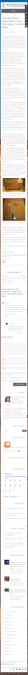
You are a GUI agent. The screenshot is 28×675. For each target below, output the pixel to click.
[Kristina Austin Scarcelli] (14, 5)
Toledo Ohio (10, 267)
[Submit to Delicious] (11, 272)
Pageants (7, 648)
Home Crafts (8, 628)
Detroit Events (8, 621)
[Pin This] (20, 272)
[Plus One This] (18, 272)
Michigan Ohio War (13, 265)
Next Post (21, 278)
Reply (25, 318)
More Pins (18, 496)
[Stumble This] (16, 272)
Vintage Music (8, 651)
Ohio (18, 265)
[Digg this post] (13, 272)
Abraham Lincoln (6, 265)
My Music (7, 641)
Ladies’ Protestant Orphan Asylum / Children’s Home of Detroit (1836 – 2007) (18, 592)
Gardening (7, 625)
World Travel (8, 654)
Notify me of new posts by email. (10, 380)
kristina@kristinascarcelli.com (15, 330)
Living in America (9, 631)
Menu (14, 11)
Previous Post (7, 279)
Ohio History (22, 265)
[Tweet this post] (9, 272)
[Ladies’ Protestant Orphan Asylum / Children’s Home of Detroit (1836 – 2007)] (6, 589)
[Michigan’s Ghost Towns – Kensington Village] (6, 578)
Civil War (7, 618)
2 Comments (18, 31)
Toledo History (5, 267)
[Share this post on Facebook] (7, 272)
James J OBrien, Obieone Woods (12, 533)
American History (5, 32)
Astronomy (8, 615)
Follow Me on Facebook (15, 458)
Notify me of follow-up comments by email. (13, 377)
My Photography (9, 644)
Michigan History (12, 32)
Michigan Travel (9, 638)
